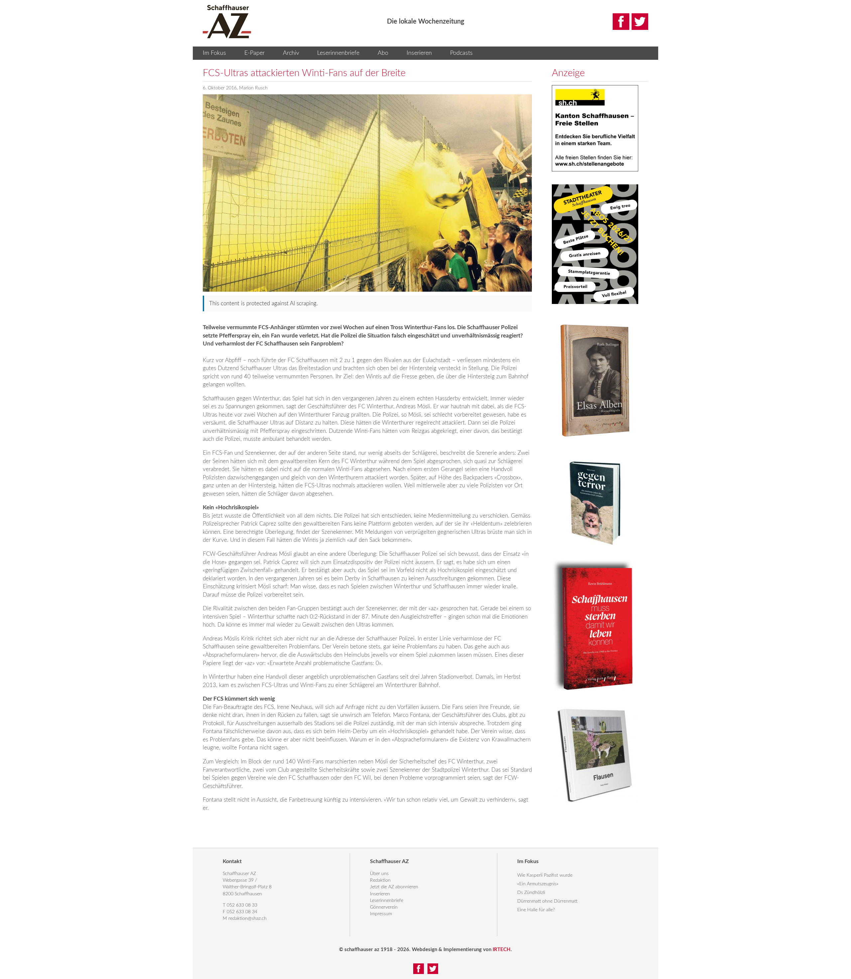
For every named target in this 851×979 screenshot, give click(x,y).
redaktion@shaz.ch (247, 918)
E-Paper (254, 53)
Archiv (291, 53)
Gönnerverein (384, 907)
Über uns (379, 873)
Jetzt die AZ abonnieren (394, 887)
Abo (383, 53)
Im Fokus (214, 53)
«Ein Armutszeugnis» (537, 884)
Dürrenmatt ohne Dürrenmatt (547, 901)
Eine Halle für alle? (536, 910)
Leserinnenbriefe (338, 53)
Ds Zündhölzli (531, 892)
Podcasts (461, 53)
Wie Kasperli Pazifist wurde (544, 875)
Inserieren (419, 53)
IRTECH (502, 949)
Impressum (381, 914)
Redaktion (380, 880)
